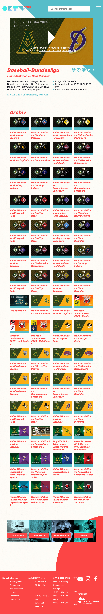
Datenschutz (15, 599)
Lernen (13, 592)
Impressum (14, 596)
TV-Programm (16, 581)
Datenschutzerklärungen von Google (57, 50)
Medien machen (16, 589)
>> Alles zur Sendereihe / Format (27, 94)
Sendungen (15, 585)
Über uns (14, 578)
